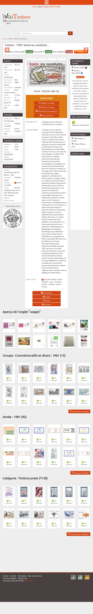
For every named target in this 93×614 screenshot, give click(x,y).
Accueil (5, 39)
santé (19, 182)
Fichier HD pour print (79, 145)
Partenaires (22, 576)
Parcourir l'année (81, 473)
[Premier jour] (54, 325)
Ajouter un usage (47, 107)
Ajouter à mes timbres (80, 125)
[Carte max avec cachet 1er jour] (84, 325)
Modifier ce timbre (47, 103)
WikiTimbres (29, 581)
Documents (47, 293)
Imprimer (47, 304)
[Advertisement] (81, 192)
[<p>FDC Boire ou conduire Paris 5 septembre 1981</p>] (24, 325)
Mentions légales (9, 578)
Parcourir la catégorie (79, 534)
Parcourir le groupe (80, 411)
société (8, 185)
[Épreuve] (39, 341)
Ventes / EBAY (79, 67)
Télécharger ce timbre (78, 139)
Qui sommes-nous (35, 576)
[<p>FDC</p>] (9, 325)
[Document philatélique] (54, 341)
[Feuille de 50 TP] (69, 341)
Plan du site (22, 578)
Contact (13, 576)
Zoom (47, 300)
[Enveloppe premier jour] (39, 325)
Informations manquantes (47, 111)
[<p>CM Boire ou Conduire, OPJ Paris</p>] (84, 341)
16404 (39, 7)
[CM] (24, 341)
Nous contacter (47, 115)
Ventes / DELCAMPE (76, 71)
